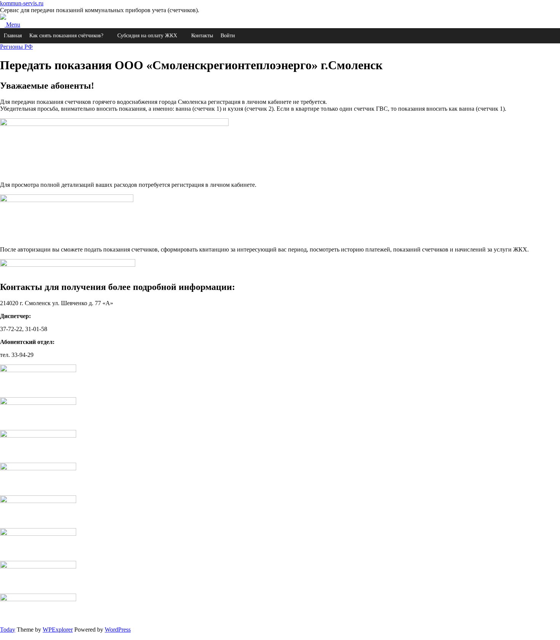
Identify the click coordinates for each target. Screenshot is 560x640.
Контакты (202, 35)
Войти (228, 35)
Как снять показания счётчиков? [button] (66, 35)
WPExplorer (58, 629)
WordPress (118, 629)
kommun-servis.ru (21, 3)
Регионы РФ (16, 46)
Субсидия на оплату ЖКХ (147, 35)
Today (7, 629)
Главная (13, 35)
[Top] (2, 636)
